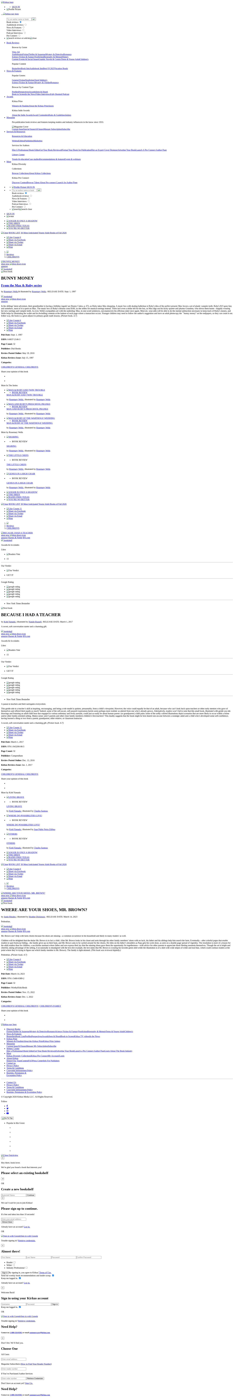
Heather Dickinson (37, 917)
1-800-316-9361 (16, 1333)
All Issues (39, 129)
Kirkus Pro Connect (39, 1056)
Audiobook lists (36, 68)
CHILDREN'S (12, 257)
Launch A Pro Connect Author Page (151, 150)
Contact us (11, 1063)
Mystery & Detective (54, 54)
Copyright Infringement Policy (19, 1070)
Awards (32, 92)
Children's (84, 59)
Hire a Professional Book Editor (20, 1051)
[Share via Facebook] (16, 240)
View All (16, 52)
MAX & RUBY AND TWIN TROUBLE (24, 395)
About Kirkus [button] (12, 1058)
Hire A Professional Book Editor (26, 150)
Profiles (15, 92)
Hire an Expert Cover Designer (104, 150)
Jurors (51, 106)
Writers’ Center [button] (12, 1048)
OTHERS (10, 843)
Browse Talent (33, 182)
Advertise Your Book (127, 150)
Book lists (25, 68)
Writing (15, 141)
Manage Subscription (53, 129)
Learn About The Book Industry (118, 1051)
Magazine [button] (10, 117)
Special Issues (29, 129)
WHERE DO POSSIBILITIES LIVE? (23, 825)
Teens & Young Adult (70, 59)
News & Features (14, 27)
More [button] (8, 162)
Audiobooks (17, 54)
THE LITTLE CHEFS (16, 464)
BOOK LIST (14, 233)
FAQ (30, 1061)
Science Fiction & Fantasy (23, 57)
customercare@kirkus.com (39, 1333)
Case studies (34, 159)
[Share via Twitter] (14, 242)
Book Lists (20, 1036)
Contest (25, 1061)
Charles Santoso (41, 811)
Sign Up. (29, 1383)
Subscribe (66, 129)
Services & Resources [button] (15, 131)
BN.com (26, 537)
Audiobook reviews (15, 25)
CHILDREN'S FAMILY (50, 1006)
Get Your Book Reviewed (51, 150)
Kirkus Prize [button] (11, 1039)
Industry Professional (15, 1268)
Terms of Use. (45, 1272)
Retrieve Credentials (35, 1378)
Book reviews (12, 22)
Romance (67, 54)
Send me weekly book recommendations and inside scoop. (26, 1275)
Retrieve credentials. (26, 1240)
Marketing (38, 141)
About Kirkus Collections (40, 173)
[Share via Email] (14, 245)
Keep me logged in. (9, 1278)
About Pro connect (48, 182)
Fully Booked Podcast (59, 94)
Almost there (7, 1222)
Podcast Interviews (14, 33)
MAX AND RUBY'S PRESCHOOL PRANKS (27, 409)
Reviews (10, 254)
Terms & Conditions (15, 1068)
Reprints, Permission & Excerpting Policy (16, 1074)
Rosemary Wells (11, 291)
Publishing (29, 141)
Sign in (5, 1273)
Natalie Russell (35, 622)
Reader (9, 1262)
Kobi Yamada (10, 622)
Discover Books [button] (13, 1029)
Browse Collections (20, 173)
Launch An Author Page (66, 182)
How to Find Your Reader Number (36, 1364)
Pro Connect (12, 36)
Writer (9, 1265)
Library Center (18, 154)
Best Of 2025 (49, 68)
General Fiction (18, 80)
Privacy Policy (12, 1065)
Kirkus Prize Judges (51, 1041)
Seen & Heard (42, 92)
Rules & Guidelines (56, 115)
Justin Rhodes (10, 917)
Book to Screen (18, 94)
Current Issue (17, 129)
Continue (30, 1195)
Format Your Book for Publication (76, 150)
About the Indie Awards (22, 115)
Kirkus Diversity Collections (18, 1056)
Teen (36, 80)
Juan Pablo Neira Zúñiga (44, 829)
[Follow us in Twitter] (7, 1108)
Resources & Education (22, 136)
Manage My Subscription (37, 1046)
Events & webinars (72, 159)
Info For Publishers (51, 1061)
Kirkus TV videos (82, 1036)
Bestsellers (16, 68)
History (65, 57)
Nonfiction (39, 57)
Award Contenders (40, 115)
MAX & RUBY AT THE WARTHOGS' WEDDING (29, 423)
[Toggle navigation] (2, 14)
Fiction (25, 54)
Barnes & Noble (15, 537)
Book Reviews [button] (12, 43)
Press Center (37, 1061)
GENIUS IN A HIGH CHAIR (19, 483)
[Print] (9, 247)
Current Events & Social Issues (25, 59)
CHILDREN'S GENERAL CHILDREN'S (19, 367)
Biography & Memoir (53, 57)
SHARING (11, 446)
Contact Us (11, 1082)
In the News (30, 94)
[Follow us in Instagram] (7, 1111)
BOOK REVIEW (19, 392)
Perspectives (23, 92)
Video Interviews (14, 30)
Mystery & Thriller (42, 82)
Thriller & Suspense (37, 54)
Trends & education (20, 159)
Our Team (17, 1061)
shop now (5, 264)
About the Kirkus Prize (38, 106)
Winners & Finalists (20, 106)
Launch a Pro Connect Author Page (89, 1051)
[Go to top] (7, 1118)
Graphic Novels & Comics (49, 59)
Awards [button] (9, 96)
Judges (68, 115)
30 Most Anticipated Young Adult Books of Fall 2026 (43, 233)
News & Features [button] (13, 71)
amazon (4, 266)
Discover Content (19, 182)
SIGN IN (16, 7)
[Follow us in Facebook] (7, 1106)
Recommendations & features (51, 159)
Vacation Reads (61, 68)
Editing (21, 141)
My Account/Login (56, 1056)
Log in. (27, 1227)
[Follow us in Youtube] (7, 1113)
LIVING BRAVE (14, 806)
